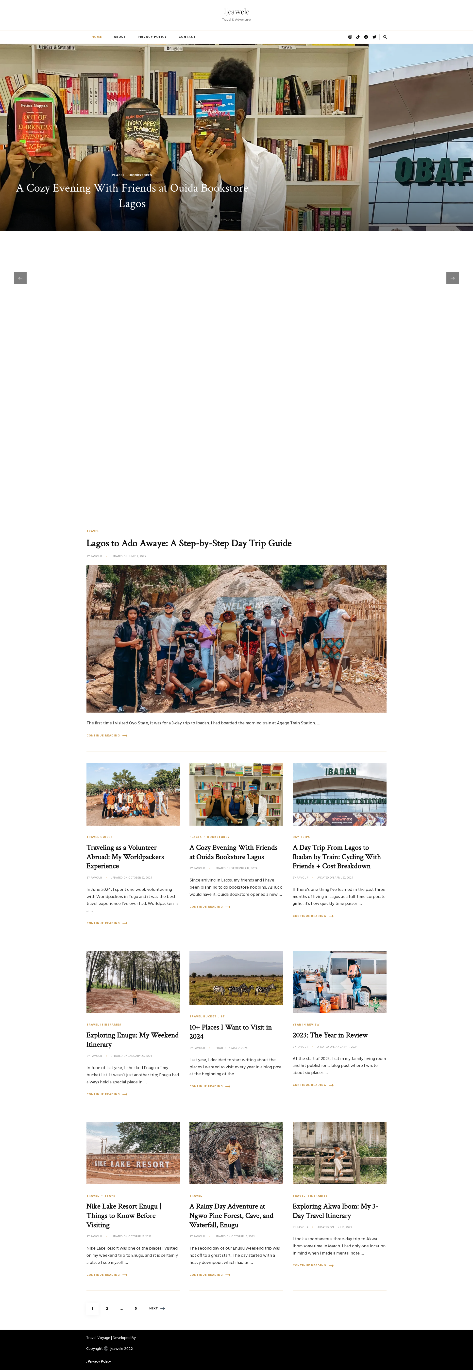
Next (153, 1308)
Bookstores (218, 837)
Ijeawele (236, 12)
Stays (110, 1195)
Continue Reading (103, 735)
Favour (96, 557)
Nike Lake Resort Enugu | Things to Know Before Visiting (123, 1215)
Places (195, 837)
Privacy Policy (152, 37)
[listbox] (236, 278)
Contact (187, 37)
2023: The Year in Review (330, 1035)
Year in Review (306, 1024)
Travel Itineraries (236, 190)
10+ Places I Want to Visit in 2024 (230, 1032)
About (120, 37)
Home (97, 37)
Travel (92, 531)
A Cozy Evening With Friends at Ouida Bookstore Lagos (233, 852)
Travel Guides (99, 837)
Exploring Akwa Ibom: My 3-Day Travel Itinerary (335, 1211)
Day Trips (301, 837)
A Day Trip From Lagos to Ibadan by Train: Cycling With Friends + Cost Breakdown (337, 857)
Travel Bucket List (207, 1016)
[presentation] (20, 278)
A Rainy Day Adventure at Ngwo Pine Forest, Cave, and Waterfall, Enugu (231, 1215)
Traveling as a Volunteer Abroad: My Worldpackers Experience (125, 857)
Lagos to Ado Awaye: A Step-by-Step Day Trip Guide (189, 543)
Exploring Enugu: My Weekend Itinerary (236, 203)
